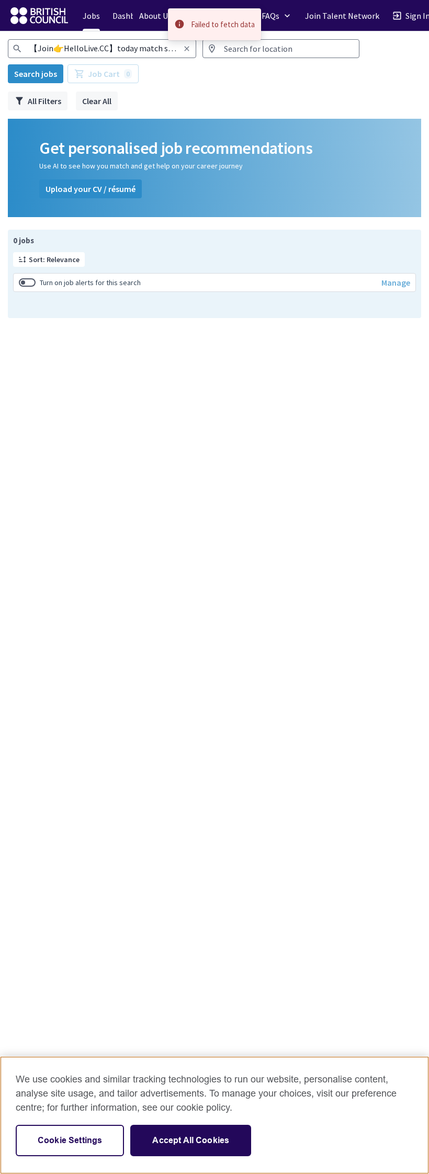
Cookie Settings (70, 1140)
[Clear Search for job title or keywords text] (186, 48)
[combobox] (102, 48)
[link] (39, 15)
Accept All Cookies (190, 1140)
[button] (49, 259)
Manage (395, 282)
